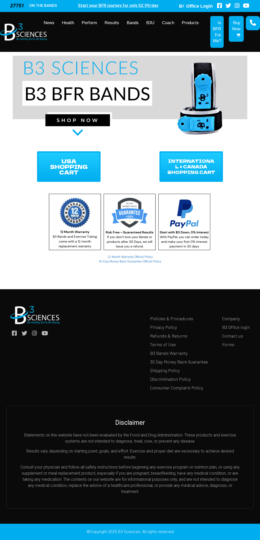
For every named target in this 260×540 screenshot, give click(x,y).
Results (112, 22)
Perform (89, 22)
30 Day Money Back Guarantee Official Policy (130, 261)
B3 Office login (236, 327)
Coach (168, 22)
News (49, 22)
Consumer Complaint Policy (176, 387)
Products (190, 22)
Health (68, 22)
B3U (150, 22)
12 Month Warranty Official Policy (130, 257)
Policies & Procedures (171, 318)
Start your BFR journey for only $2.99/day (118, 5)
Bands (133, 22)
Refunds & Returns (168, 336)
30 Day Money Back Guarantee (179, 361)
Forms (228, 344)
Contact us (232, 336)
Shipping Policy (165, 370)
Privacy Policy (163, 327)
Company (231, 318)
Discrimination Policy (170, 379)
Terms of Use (163, 344)
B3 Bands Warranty (169, 353)
